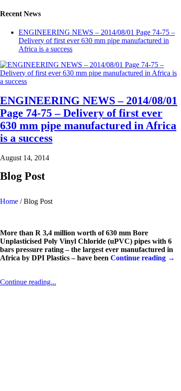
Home (9, 201)
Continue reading (142, 258)
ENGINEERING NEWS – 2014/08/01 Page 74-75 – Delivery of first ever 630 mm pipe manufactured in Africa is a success (97, 40)
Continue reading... (28, 282)
